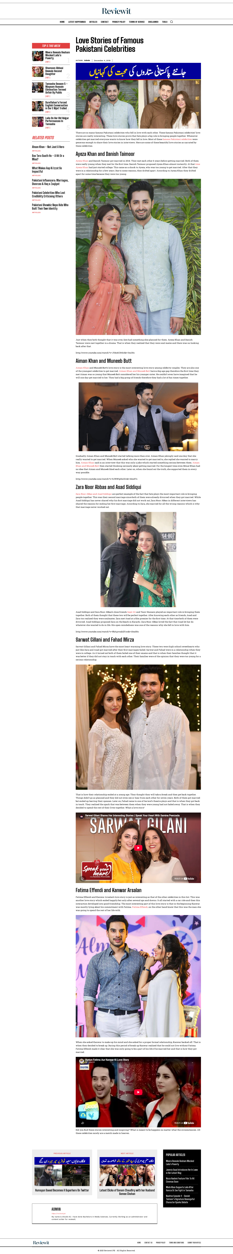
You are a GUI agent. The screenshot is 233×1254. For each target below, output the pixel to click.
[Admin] (43, 1213)
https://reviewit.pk (58, 1213)
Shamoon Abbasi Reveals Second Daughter (54, 70)
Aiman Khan (82, 367)
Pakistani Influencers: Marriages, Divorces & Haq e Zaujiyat (50, 182)
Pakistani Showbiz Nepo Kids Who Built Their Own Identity (50, 206)
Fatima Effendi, (140, 907)
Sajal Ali (131, 612)
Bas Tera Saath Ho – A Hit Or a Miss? (48, 157)
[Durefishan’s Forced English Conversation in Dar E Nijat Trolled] (37, 106)
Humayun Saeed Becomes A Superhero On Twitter (62, 1190)
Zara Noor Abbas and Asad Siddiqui (94, 494)
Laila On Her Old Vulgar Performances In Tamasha (57, 121)
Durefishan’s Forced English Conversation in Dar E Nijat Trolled (56, 105)
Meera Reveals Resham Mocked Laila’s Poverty (57, 55)
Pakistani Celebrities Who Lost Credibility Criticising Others (48, 194)
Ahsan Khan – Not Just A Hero (48, 147)
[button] (171, 22)
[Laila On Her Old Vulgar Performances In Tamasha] (37, 122)
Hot (47, 62)
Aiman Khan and (128, 371)
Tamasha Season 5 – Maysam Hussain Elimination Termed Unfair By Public (56, 88)
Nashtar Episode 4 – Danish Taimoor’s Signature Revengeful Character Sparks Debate (180, 1199)
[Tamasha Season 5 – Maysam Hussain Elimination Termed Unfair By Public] (37, 87)
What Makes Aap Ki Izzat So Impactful (47, 169)
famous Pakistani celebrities (177, 139)
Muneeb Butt (143, 371)
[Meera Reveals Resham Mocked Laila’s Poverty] (37, 56)
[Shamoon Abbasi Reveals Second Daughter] (37, 72)
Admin (87, 60)
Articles (36, 151)
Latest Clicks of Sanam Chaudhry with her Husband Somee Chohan (127, 1192)
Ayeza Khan (82, 160)
